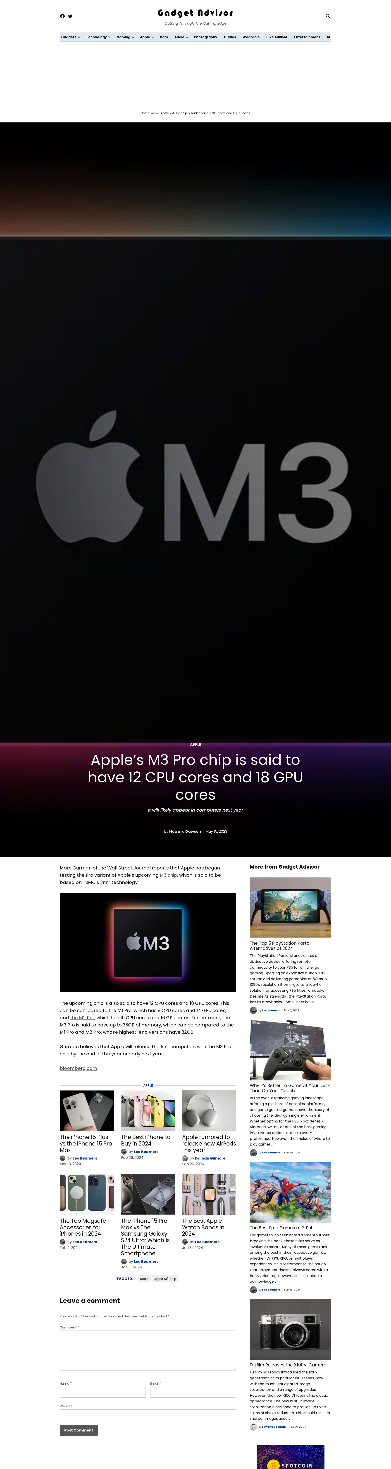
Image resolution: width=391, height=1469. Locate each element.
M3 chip (168, 875)
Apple (145, 37)
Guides (230, 37)
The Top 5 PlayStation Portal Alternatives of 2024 (280, 945)
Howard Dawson (185, 831)
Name (66, 1383)
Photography (205, 37)
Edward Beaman (274, 1427)
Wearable (251, 37)
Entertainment (307, 37)
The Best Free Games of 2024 (281, 1228)
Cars (164, 37)
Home (145, 113)
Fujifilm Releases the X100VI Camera (288, 1365)
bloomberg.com (78, 1068)
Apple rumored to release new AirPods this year (209, 1143)
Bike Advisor (277, 37)
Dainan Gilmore (210, 1158)
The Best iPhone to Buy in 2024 (145, 1140)
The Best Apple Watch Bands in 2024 (203, 1227)
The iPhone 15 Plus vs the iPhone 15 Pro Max (86, 1143)
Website (66, 1406)
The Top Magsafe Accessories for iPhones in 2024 (83, 1227)
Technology (96, 37)
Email (155, 1383)
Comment (69, 1327)
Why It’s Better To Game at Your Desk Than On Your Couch (290, 1088)
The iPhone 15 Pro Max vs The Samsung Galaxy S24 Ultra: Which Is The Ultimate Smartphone (145, 1237)
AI (328, 37)
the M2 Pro (82, 1017)
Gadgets (68, 37)
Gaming (123, 37)
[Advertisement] (195, 75)
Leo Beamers (85, 1158)
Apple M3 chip (165, 1279)
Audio (179, 37)
